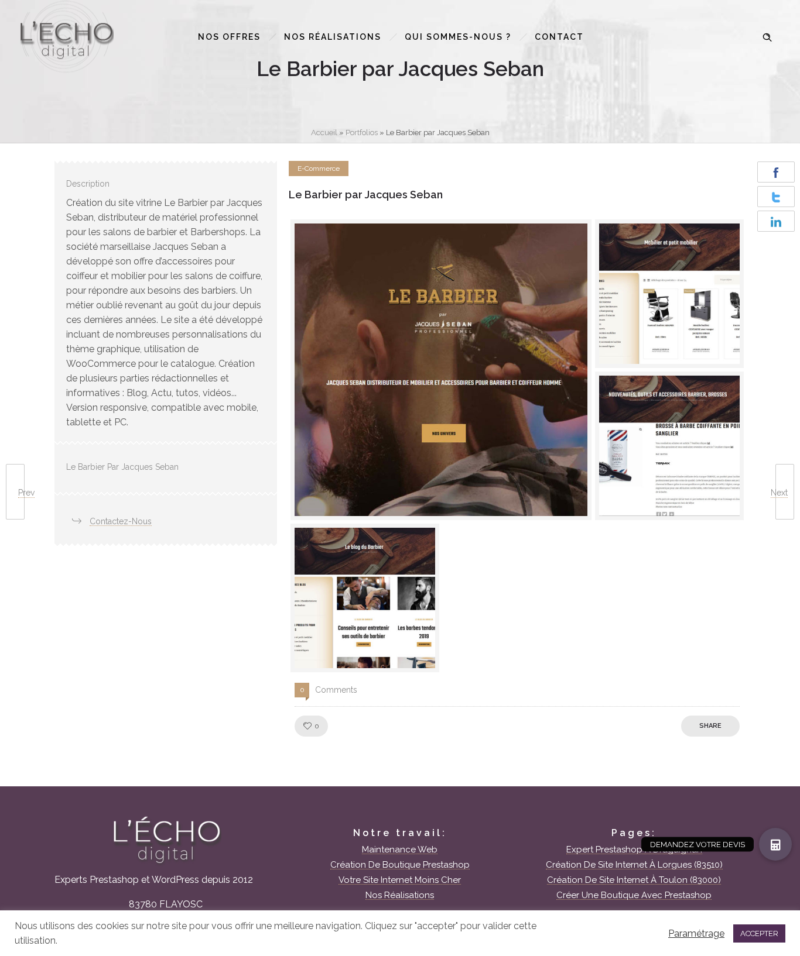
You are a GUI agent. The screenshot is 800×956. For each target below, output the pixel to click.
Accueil (324, 132)
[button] (775, 844)
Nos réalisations (332, 37)
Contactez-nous (121, 521)
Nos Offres (229, 37)
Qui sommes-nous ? (458, 37)
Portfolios (362, 132)
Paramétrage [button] (696, 933)
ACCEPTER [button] (759, 933)
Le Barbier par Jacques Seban (366, 194)
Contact (559, 37)
